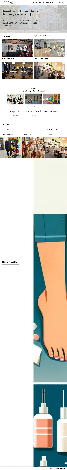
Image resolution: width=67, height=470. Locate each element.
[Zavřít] (65, 468)
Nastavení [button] (51, 468)
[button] (32, 2)
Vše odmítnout (56, 468)
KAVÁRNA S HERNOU (8, 81)
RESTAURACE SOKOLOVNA (41, 59)
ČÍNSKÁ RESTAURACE (8, 59)
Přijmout (62, 468)
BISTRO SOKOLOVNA (40, 81)
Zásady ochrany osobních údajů (9, 468)
